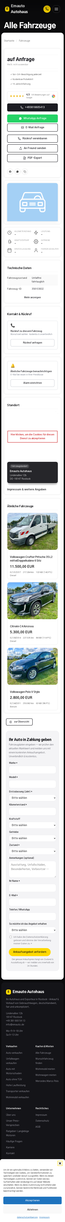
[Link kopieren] (25, 172)
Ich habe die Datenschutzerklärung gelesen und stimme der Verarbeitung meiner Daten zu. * (32, 940)
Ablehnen (32, 1209)
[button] (60, 1163)
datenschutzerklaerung (27, 1217)
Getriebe (13, 832)
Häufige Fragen (14, 1141)
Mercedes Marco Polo (47, 1081)
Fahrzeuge (24, 41)
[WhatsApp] (17, 172)
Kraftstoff (14, 819)
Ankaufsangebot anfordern (29, 952)
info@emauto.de (15, 1025)
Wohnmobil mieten (45, 1069)
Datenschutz (42, 1121)
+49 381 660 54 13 (15, 1021)
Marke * (13, 763)
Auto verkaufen (14, 1053)
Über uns (11, 1115)
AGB (38, 1127)
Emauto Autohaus (17, 9)
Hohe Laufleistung (16, 1085)
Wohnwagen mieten (46, 1075)
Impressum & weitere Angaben (26, 489)
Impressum (44, 1217)
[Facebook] (10, 172)
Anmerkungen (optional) (21, 858)
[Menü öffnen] (56, 9)
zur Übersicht (21, 722)
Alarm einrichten (32, 383)
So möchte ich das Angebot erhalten (28, 924)
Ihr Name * (14, 881)
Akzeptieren (32, 1200)
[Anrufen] (47, 9)
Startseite (9, 41)
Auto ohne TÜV (14, 1079)
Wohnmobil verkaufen (17, 1097)
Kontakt (10, 1153)
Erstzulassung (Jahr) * (20, 792)
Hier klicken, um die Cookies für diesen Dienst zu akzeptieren (32, 436)
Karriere (10, 1147)
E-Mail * (13, 895)
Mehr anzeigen (32, 297)
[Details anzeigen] (32, 531)
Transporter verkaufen (18, 1091)
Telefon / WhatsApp (19, 910)
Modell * (13, 777)
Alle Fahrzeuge (43, 1053)
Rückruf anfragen (32, 343)
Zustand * (14, 845)
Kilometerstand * (18, 805)
